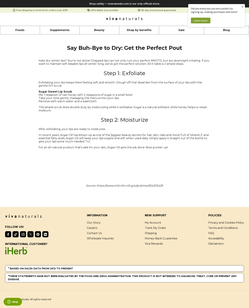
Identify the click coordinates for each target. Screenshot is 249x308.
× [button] (242, 7)
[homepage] (124, 19)
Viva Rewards (154, 243)
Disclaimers (215, 243)
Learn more (200, 20)
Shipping (151, 233)
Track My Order (155, 228)
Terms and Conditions (223, 228)
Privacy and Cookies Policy (226, 222)
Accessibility (216, 238)
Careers (92, 228)
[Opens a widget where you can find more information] (12, 302)
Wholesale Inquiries (100, 238)
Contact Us (94, 233)
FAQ (211, 233)
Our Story (93, 222)
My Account (153, 222)
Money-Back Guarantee (161, 238)
